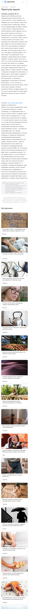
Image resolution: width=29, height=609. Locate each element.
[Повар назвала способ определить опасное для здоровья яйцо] (14, 567)
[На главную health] (10, 2)
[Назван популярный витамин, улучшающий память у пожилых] (14, 396)
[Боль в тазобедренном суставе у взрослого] (14, 469)
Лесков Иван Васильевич (15, 103)
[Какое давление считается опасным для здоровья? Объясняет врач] (14, 273)
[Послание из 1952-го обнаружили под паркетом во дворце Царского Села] (14, 224)
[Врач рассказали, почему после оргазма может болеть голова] (14, 494)
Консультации (4, 6)
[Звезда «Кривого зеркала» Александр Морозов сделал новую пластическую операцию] (14, 445)
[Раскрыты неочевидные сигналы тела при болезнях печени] (14, 543)
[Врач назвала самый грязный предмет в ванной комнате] (14, 420)
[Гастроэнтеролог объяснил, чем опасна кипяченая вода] (14, 322)
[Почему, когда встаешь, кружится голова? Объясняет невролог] (14, 371)
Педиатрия (13, 6)
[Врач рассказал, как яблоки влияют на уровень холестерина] (14, 346)
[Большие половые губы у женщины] (14, 248)
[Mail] (5, 2)
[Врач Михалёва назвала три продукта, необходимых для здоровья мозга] (14, 592)
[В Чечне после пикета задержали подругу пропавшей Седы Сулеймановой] (14, 297)
